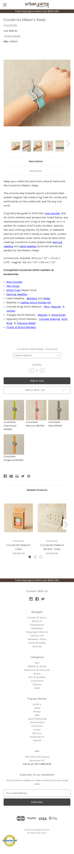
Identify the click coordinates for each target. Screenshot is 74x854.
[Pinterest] (28, 476)
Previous (6, 143)
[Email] (11, 476)
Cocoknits (37, 726)
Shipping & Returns (37, 632)
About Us (37, 621)
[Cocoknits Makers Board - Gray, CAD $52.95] (52, 518)
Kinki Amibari (37, 722)
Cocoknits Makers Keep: (37, 349)
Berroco (37, 733)
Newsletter (37, 628)
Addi (37, 715)
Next (67, 143)
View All (37, 740)
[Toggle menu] (4, 4)
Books (37, 673)
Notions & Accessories (37, 670)
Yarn (37, 662)
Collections (37, 680)
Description (36, 161)
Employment (37, 624)
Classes (37, 684)
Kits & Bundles (37, 677)
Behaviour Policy (37, 639)
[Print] (17, 476)
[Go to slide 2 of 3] (35, 557)
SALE (37, 688)
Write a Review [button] (12, 36)
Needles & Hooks (37, 666)
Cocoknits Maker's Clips (18, 547)
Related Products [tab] (37, 489)
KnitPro (37, 704)
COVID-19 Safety (37, 642)
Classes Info (37, 635)
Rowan (37, 711)
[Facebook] (5, 476)
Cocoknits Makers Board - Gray (52, 547)
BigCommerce (42, 830)
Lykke (37, 708)
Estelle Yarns (37, 736)
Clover (37, 729)
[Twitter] (23, 476)
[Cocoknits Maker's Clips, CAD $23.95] (18, 518)
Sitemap (37, 646)
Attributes (36, 170)
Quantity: (37, 364)
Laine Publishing (37, 718)
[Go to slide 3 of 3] (40, 557)
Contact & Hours (37, 617)
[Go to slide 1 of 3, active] (29, 557)
